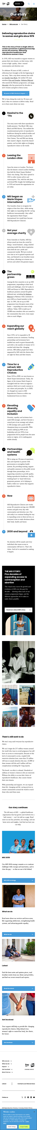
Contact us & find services (26, 1084)
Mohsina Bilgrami (27, 80)
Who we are (13, 24)
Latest (4, 1084)
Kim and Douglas (14, 80)
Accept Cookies (24, 1126)
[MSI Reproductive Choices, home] (6, 4)
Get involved (8, 1042)
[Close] (34, 1112)
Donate (17, 4)
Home (4, 24)
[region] (18, 1119)
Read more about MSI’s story (15, 610)
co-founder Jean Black (9, 78)
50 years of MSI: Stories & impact (14, 93)
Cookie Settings (12, 1126)
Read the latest (9, 988)
